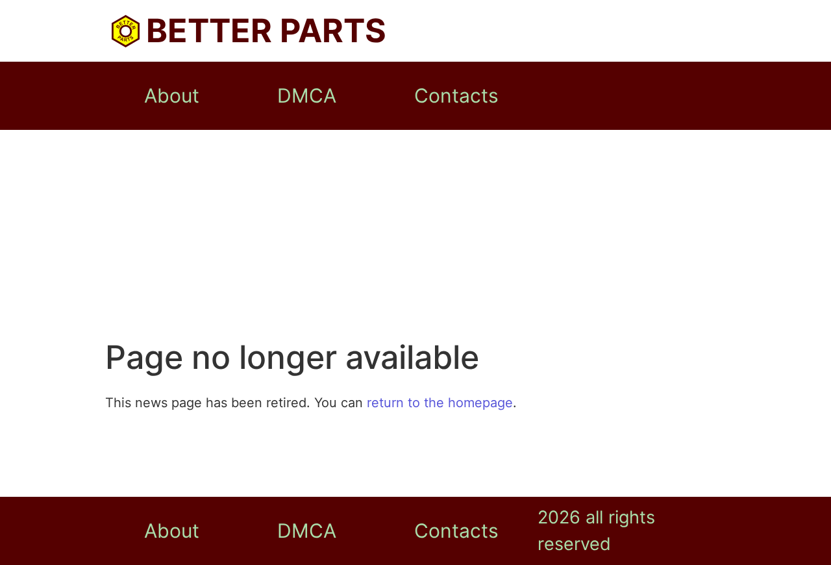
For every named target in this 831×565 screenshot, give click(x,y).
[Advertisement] (415, 240)
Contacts (456, 95)
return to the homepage (440, 402)
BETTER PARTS (266, 30)
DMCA (306, 95)
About (171, 95)
